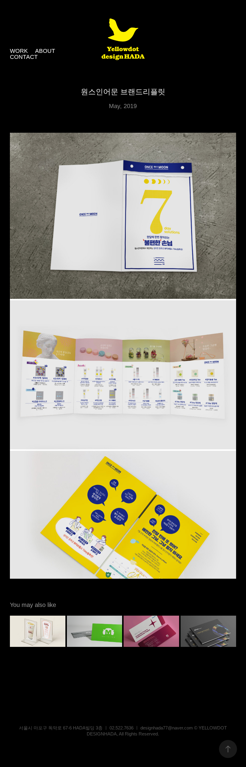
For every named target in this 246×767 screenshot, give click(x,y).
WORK (19, 51)
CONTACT (24, 57)
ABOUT (45, 51)
